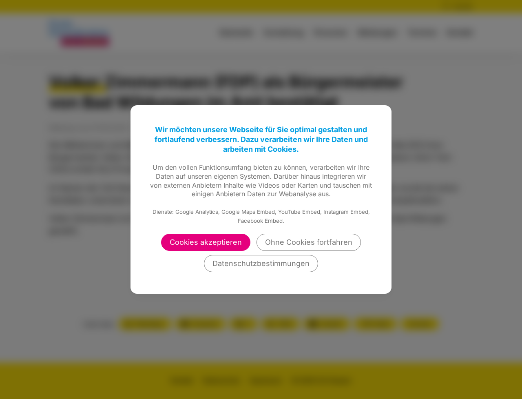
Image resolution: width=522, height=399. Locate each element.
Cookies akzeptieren (206, 242)
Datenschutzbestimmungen (261, 263)
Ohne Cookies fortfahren (308, 242)
